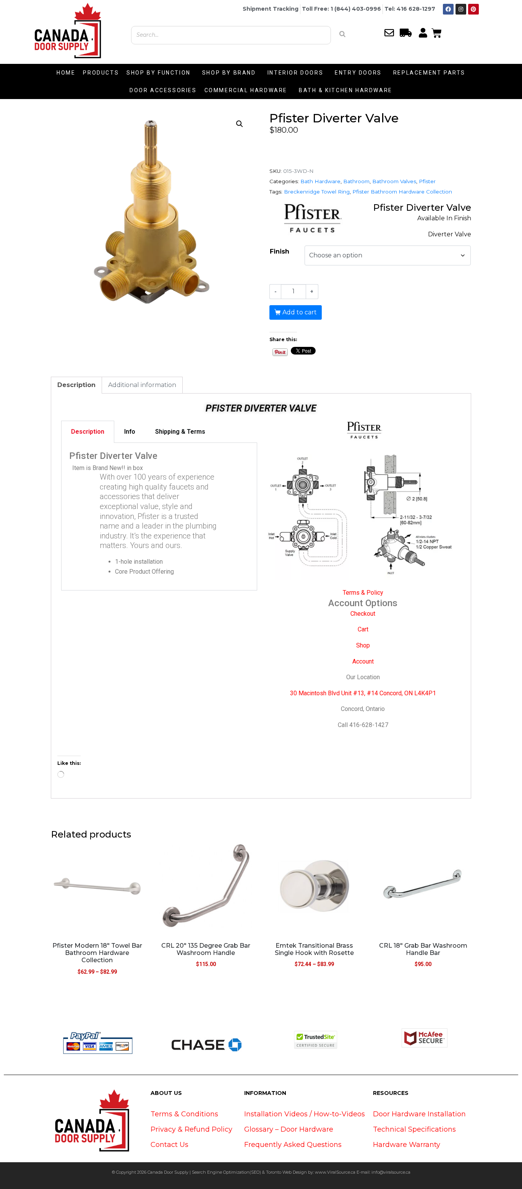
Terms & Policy (363, 592)
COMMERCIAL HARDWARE (245, 90)
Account (363, 661)
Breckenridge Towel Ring (317, 192)
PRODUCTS (101, 73)
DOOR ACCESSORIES (163, 90)
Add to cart (299, 312)
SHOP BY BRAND (229, 73)
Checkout (362, 613)
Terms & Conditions (184, 1114)
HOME (66, 73)
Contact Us (169, 1144)
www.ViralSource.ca (335, 1172)
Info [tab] (129, 431)
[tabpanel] (159, 517)
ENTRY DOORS (358, 73)
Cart (363, 629)
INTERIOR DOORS (295, 73)
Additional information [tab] (142, 385)
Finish (279, 251)
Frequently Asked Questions (293, 1144)
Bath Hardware (320, 181)
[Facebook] (448, 9)
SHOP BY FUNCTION (158, 73)
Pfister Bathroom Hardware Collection (402, 192)
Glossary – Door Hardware (288, 1129)
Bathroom (356, 181)
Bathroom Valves (394, 181)
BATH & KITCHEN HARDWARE (345, 90)
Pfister (427, 181)
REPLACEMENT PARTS (429, 73)
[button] (239, 124)
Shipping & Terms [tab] (180, 431)
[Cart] (436, 32)
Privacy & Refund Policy (191, 1129)
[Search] (342, 34)
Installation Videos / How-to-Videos (304, 1114)
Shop (363, 645)
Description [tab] (76, 385)
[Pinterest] (473, 9)
